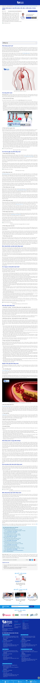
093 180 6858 (9, 536)
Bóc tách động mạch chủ (6, 406)
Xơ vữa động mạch (5, 370)
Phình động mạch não (6, 173)
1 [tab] (19, 603)
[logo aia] (7, 615)
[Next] (37, 597)
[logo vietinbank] (15, 615)
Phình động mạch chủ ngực (22, 189)
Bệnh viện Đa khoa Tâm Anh (33, 11)
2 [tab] (20, 603)
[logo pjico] (24, 615)
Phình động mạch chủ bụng (28, 156)
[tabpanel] (20, 580)
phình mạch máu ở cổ (19, 204)
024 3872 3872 (9, 531)
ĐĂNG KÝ (31, 606)
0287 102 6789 (14, 536)
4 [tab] (22, 603)
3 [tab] (21, 603)
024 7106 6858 (15, 531)
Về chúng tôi (16, 621)
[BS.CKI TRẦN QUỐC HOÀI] (23, 16)
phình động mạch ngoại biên (16, 214)
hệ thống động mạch (26, 53)
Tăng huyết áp (4, 414)
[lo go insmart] (33, 615)
